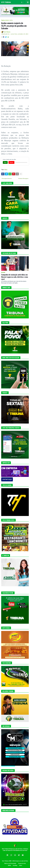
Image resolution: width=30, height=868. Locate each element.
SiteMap (15, 865)
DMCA (9, 865)
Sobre (20, 865)
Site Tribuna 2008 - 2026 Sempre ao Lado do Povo (15, 861)
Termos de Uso (22, 863)
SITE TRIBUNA (6, 2)
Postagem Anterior (7, 178)
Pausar (11, 162)
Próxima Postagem (23, 178)
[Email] (17, 174)
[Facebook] (3, 37)
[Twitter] (6, 37)
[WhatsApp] (8, 37)
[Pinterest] (13, 174)
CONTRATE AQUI (7, 479)
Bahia (11, 20)
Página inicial (5, 20)
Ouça (5, 162)
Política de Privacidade (10, 863)
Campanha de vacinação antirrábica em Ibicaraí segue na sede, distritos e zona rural (14, 277)
